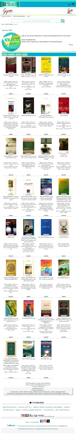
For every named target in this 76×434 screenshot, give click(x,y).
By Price (18, 54)
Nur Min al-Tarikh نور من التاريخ (46, 237)
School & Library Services (31, 410)
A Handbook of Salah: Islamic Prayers (11, 75)
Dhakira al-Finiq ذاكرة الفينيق (28, 115)
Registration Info (9, 407)
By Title (5, 54)
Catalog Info (48, 410)
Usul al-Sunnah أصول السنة (28, 359)
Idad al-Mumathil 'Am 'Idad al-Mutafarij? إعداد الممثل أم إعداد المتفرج (11, 198)
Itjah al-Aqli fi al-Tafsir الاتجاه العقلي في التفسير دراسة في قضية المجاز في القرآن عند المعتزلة (28, 198)
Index (18, 410)
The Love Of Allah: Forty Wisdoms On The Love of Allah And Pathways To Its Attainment (46, 320)
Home (2, 24)
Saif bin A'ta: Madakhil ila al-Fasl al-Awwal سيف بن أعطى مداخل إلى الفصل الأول (28, 279)
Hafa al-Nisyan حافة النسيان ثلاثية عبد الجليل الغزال (11, 156)
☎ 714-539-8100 (36, 402)
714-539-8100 (40, 386)
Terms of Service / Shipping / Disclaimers (47, 407)
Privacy (66, 407)
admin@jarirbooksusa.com (42, 385)
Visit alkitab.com (63, 426)
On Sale (24, 54)
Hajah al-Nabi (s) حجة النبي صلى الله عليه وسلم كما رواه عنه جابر (29, 156)
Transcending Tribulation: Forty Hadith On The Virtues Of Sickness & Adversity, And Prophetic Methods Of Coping (11, 361)
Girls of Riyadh (64, 115)
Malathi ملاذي (11, 237)
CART (69, 5)
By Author (12, 54)
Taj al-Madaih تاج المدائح (64, 277)
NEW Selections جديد (11, 24)
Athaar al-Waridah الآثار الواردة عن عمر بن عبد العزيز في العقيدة (28, 75)
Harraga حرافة (63, 156)
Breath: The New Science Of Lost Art (46, 75)
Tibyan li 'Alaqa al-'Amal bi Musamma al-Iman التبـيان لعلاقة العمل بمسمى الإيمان (64, 319)
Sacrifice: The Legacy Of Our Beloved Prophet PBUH (11, 278)
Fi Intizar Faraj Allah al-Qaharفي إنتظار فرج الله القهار (46, 116)
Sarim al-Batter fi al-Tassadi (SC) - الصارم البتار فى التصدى (46, 278)
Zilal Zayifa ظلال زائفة (46, 359)
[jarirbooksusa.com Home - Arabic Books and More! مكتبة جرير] (7, 14)
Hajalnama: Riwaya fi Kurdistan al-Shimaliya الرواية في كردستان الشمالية (46, 157)
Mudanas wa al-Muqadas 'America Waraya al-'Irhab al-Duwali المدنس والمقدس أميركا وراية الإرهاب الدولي (28, 239)
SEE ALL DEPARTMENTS (19, 16)
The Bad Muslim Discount (28, 318)
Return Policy (9, 410)
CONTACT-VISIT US (6, 16)
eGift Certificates (62, 410)
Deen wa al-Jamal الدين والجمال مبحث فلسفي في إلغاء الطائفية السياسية (11, 117)
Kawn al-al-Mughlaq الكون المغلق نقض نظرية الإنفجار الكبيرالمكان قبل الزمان (46, 198)
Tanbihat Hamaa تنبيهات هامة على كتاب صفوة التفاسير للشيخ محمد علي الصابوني (11, 319)
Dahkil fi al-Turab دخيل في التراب (63, 75)
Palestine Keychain (64, 237)
